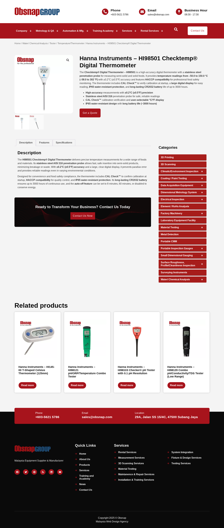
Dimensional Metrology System (182, 192)
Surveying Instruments (174, 272)
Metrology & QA (45, 31)
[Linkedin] (51, 472)
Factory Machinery (182, 213)
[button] (68, 60)
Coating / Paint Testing (182, 178)
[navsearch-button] (176, 30)
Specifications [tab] (64, 142)
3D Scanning (168, 164)
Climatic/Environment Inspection (182, 171)
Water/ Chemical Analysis (35, 43)
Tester (53, 43)
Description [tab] (26, 142)
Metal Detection (170, 234)
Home (17, 43)
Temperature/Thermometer (71, 43)
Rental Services (150, 31)
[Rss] (43, 472)
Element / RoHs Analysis (175, 206)
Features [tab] (44, 142)
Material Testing (182, 227)
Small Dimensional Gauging (182, 255)
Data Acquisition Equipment (182, 185)
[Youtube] (60, 472)
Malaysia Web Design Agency (112, 521)
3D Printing (167, 157)
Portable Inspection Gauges (182, 248)
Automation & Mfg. (73, 31)
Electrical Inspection (182, 199)
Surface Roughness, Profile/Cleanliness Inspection (182, 264)
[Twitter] (25, 472)
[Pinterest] (34, 472)
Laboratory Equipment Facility (178, 220)
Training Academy (103, 31)
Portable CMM (169, 241)
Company (21, 31)
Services (127, 31)
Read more (27, 385)
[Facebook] (17, 472)
